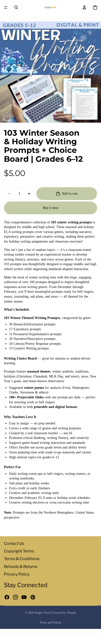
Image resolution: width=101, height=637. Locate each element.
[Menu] (5, 7)
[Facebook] (7, 597)
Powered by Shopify (64, 612)
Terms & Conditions (21, 558)
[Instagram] (15, 597)
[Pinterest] (33, 597)
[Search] (16, 7)
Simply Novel (43, 612)
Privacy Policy (16, 574)
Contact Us (14, 543)
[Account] (84, 7)
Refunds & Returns (20, 566)
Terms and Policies (51, 622)
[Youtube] (24, 597)
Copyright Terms (19, 551)
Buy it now (50, 208)
